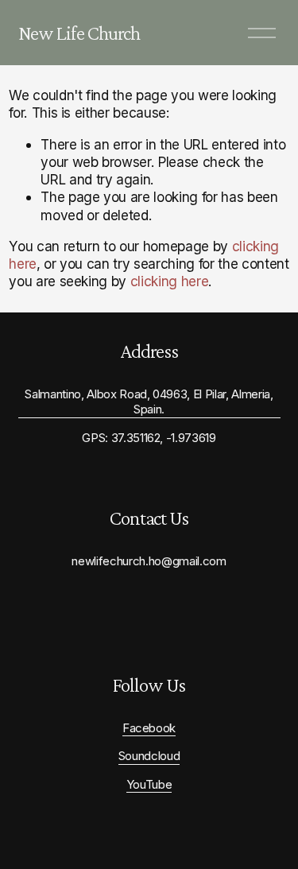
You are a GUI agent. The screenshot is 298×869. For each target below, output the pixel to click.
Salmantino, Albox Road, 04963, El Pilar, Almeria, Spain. (149, 402)
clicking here (169, 281)
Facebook (149, 728)
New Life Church (79, 32)
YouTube (149, 785)
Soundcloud (149, 756)
